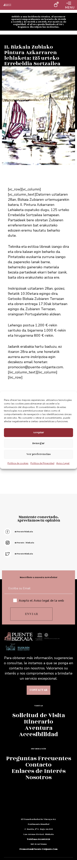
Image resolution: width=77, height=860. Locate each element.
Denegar (38, 443)
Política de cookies (18, 463)
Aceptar (38, 432)
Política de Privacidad (42, 463)
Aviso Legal (62, 463)
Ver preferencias (38, 454)
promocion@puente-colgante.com (35, 367)
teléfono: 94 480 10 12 (38, 839)
